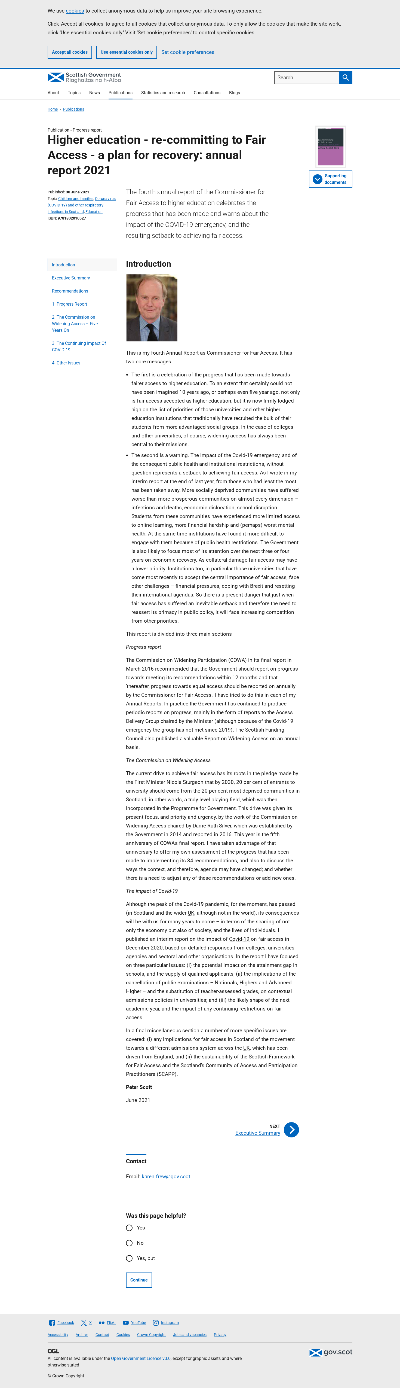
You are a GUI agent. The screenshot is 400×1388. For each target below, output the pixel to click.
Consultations (207, 92)
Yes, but (146, 1258)
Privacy (220, 1334)
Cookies (123, 1334)
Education (94, 211)
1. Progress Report (69, 304)
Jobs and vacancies (190, 1334)
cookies (75, 11)
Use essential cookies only (127, 52)
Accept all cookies (70, 52)
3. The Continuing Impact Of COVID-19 (79, 346)
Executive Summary (71, 278)
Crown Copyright (151, 1334)
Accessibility (58, 1334)
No (140, 1243)
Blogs (234, 92)
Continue (139, 1280)
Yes (141, 1228)
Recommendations (70, 291)
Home (53, 109)
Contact (102, 1334)
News (94, 92)
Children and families (75, 198)
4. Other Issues (66, 363)
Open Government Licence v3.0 (141, 1358)
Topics (74, 92)
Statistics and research (163, 92)
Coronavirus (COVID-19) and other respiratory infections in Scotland (82, 205)
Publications (121, 92)
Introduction (63, 264)
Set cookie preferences (187, 52)
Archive (82, 1334)
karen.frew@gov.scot (166, 1176)
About (53, 92)
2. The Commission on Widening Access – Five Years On (75, 324)
